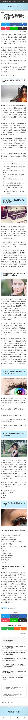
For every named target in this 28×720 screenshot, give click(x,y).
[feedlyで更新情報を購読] (7, 628)
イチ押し (5, 608)
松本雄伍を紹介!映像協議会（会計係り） (13, 185)
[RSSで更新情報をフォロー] (20, 628)
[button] (25, 361)
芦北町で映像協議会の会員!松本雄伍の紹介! (14, 183)
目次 (12, 163)
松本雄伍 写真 (12, 608)
